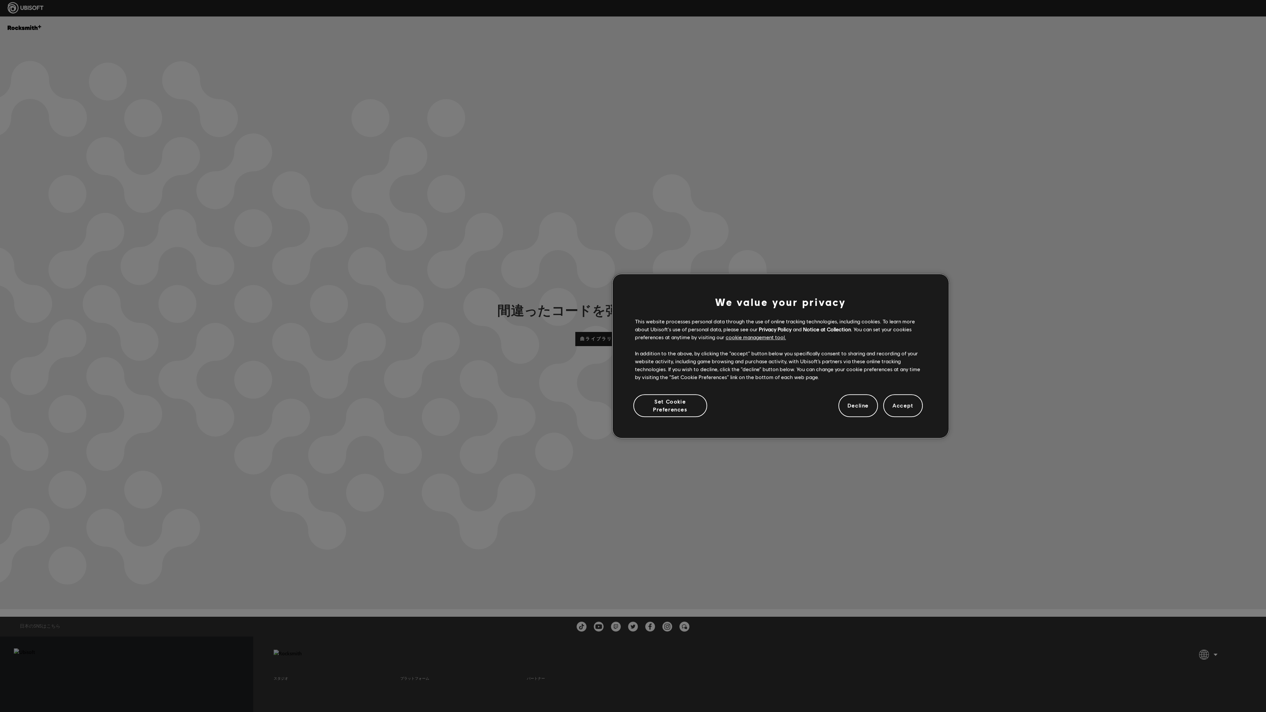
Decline (858, 405)
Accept (903, 405)
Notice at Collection (827, 329)
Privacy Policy (775, 329)
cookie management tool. (756, 337)
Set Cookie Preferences (670, 405)
